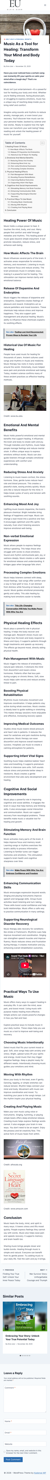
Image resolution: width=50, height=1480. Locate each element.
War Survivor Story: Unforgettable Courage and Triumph (37, 1275)
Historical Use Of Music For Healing (24, 155)
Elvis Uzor (9, 66)
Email (8, 1432)
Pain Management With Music (22, 174)
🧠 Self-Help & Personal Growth (17, 39)
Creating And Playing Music (21, 207)
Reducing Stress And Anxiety (22, 161)
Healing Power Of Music (17, 146)
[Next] (43, 1327)
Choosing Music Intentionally (21, 202)
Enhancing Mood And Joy (20, 163)
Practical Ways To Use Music (19, 199)
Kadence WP (40, 1473)
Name (8, 1421)
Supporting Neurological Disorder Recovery (23, 195)
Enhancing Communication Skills (23, 191)
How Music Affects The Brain (21, 149)
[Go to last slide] (6, 1327)
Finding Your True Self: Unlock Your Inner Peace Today (11, 1275)
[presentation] (25, 1316)
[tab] (20, 1355)
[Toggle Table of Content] (41, 143)
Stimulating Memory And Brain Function (26, 188)
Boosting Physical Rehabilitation (23, 177)
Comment (10, 1388)
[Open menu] (45, 5)
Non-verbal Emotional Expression (23, 166)
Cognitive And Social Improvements (22, 185)
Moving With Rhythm (19, 205)
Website (8, 1444)
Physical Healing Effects (17, 172)
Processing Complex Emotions (22, 169)
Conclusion (11, 210)
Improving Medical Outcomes (22, 180)
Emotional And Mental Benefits (20, 158)
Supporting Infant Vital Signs (22, 183)
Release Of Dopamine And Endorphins (25, 152)
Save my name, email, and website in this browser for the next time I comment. (23, 1451)
